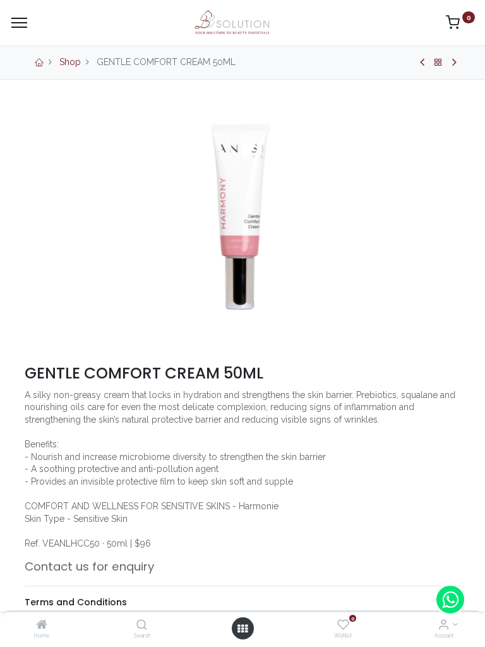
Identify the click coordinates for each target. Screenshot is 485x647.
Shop (70, 62)
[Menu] (19, 22)
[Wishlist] (343, 625)
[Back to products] (438, 63)
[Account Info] (444, 625)
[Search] (142, 625)
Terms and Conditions (76, 602)
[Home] (41, 625)
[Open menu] (242, 628)
